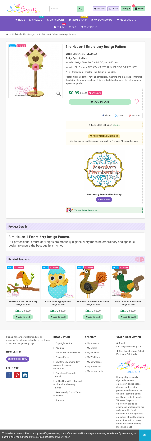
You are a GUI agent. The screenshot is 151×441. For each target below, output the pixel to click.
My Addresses (94, 366)
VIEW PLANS (104, 199)
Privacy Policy (62, 357)
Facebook (9, 375)
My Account (93, 343)
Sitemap (60, 400)
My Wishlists (93, 357)
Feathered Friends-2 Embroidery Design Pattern (93, 303)
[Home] (7, 34)
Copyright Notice (64, 343)
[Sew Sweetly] (23, 7)
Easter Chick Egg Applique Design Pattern (58, 303)
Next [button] (142, 259)
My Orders (92, 348)
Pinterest (135, 115)
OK (144, 435)
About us (60, 348)
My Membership (95, 371)
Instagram (25, 375)
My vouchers (93, 352)
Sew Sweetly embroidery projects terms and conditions (66, 365)
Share (106, 115)
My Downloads (94, 362)
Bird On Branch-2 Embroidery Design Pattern (23, 303)
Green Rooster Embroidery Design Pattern (128, 303)
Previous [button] (137, 259)
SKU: (89, 54)
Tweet (119, 115)
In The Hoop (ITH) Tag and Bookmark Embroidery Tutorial (67, 384)
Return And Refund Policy (68, 352)
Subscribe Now (19, 359)
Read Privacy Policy (59, 437)
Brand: (69, 54)
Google (116, 125)
